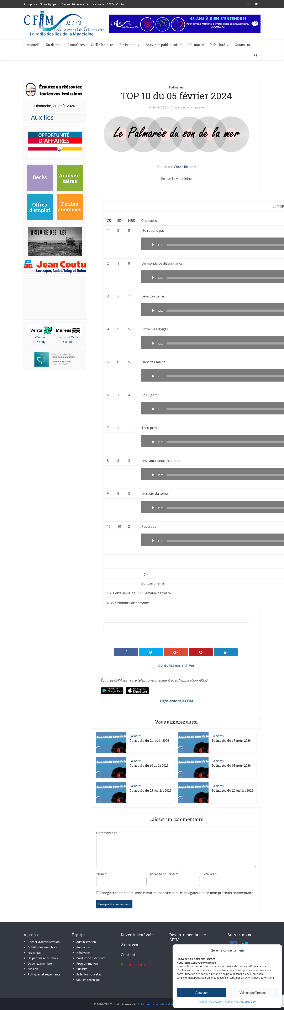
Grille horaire (102, 44)
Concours (242, 44)
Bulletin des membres (42, 947)
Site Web (210, 874)
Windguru (41, 337)
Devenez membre (40, 963)
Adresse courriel (164, 874)
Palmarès (196, 44)
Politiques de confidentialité (155, 1004)
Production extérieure (90, 958)
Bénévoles (83, 953)
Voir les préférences (253, 992)
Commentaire (106, 833)
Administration (86, 942)
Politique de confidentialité (240, 1002)
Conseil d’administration (44, 942)
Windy (41, 342)
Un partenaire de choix (43, 958)
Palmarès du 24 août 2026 (149, 740)
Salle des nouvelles (89, 974)
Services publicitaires (164, 44)
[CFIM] (64, 23)
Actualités (76, 44)
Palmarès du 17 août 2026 (231, 740)
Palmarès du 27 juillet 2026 (150, 790)
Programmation (87, 963)
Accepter (201, 992)
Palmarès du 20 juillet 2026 (232, 790)
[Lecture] (153, 245)
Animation (83, 947)
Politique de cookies (210, 1002)
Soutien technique (88, 980)
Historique (34, 953)
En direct (53, 44)
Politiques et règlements (44, 974)
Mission (33, 969)
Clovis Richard (185, 166)
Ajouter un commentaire (187, 107)
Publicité (82, 969)
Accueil (33, 44)
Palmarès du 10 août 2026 (149, 765)
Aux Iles (41, 117)
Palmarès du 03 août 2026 (231, 765)
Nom (101, 874)
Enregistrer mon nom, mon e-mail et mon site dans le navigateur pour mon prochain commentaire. (177, 893)
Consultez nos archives (176, 665)
